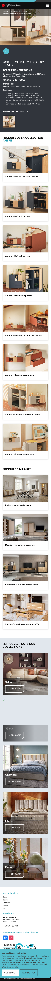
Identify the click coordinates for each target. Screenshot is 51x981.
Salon (5, 897)
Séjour (25, 11)
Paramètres (29, 973)
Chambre (7, 903)
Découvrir (16, 689)
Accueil (5, 11)
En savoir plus (13, 967)
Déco (5, 908)
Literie (5, 905)
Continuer (10, 973)
